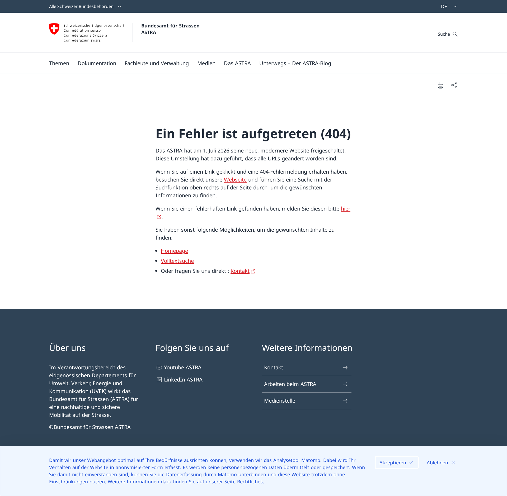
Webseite (235, 179)
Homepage (174, 250)
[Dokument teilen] (454, 85)
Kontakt (240, 270)
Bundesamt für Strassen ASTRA (172, 28)
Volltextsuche (177, 260)
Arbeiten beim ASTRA (290, 384)
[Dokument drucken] (440, 85)
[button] (59, 63)
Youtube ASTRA (182, 367)
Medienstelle (279, 400)
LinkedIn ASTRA (183, 379)
